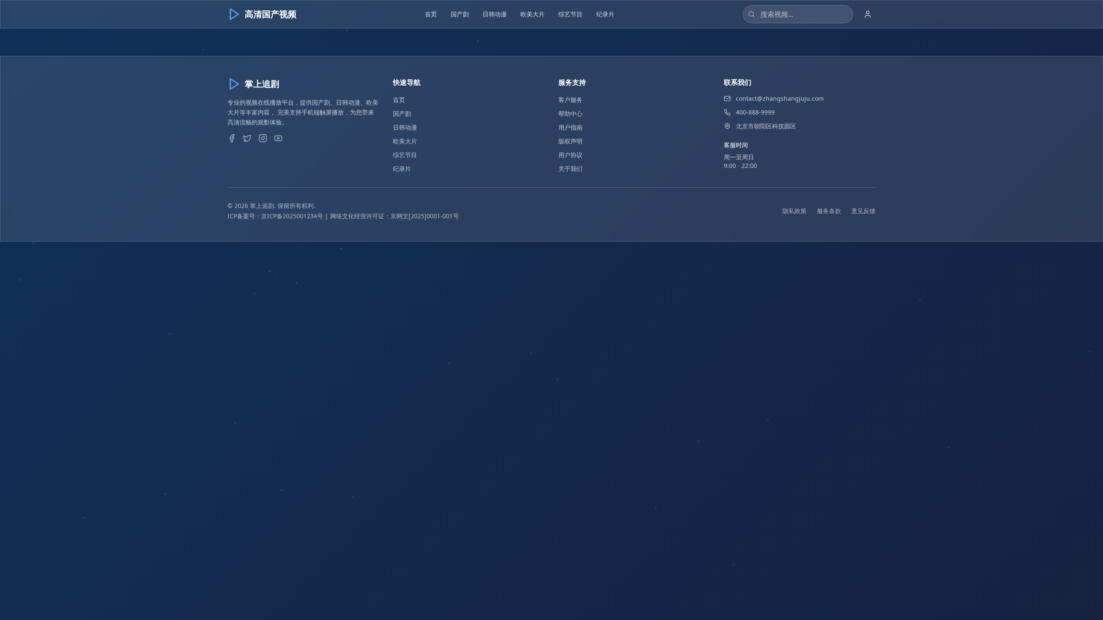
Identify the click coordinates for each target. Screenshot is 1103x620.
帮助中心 (570, 113)
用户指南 (570, 127)
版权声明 (570, 141)
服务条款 (829, 211)
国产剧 (460, 14)
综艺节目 (570, 14)
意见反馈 (863, 211)
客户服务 (570, 100)
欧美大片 (532, 14)
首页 (431, 14)
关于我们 (570, 168)
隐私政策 (794, 211)
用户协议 (570, 155)
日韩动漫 (495, 14)
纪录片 (605, 14)
